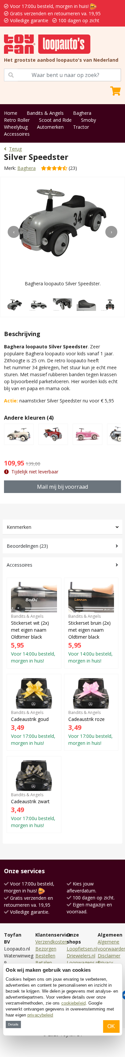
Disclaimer (109, 955)
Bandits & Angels (45, 113)
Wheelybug (16, 127)
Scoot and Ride (55, 120)
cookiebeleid (73, 1003)
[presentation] (14, 232)
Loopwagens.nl (83, 962)
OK (111, 1026)
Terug (15, 149)
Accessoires (17, 134)
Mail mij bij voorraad (62, 486)
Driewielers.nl (81, 955)
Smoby (88, 120)
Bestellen (45, 955)
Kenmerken (19, 527)
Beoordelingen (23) (27, 546)
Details (13, 1024)
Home (10, 113)
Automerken (50, 127)
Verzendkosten (51, 942)
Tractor (81, 127)
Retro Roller (17, 120)
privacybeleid (40, 1015)
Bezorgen (45, 949)
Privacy (105, 962)
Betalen (43, 962)
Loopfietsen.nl (82, 949)
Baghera (82, 113)
